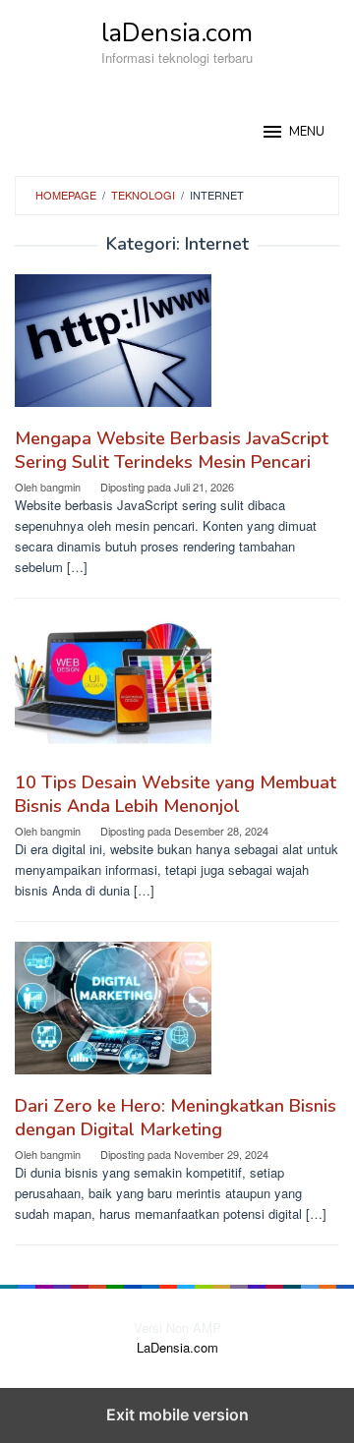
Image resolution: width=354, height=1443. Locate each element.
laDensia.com (177, 33)
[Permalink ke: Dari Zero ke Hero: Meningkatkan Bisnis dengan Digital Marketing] (177, 1015)
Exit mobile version (177, 1414)
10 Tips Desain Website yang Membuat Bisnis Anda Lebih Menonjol (175, 794)
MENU (306, 132)
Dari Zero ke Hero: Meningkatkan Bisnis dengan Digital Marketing (175, 1117)
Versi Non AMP (177, 1327)
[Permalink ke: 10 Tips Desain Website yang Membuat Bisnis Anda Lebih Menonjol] (177, 691)
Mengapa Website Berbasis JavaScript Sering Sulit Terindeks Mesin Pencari (171, 450)
